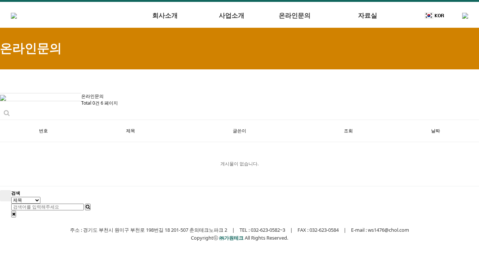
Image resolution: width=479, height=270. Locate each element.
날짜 (435, 131)
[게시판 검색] (6, 113)
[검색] (88, 207)
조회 (348, 131)
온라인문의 (295, 15)
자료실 (367, 15)
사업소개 (231, 15)
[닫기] (13, 214)
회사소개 (165, 15)
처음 (5, 195)
